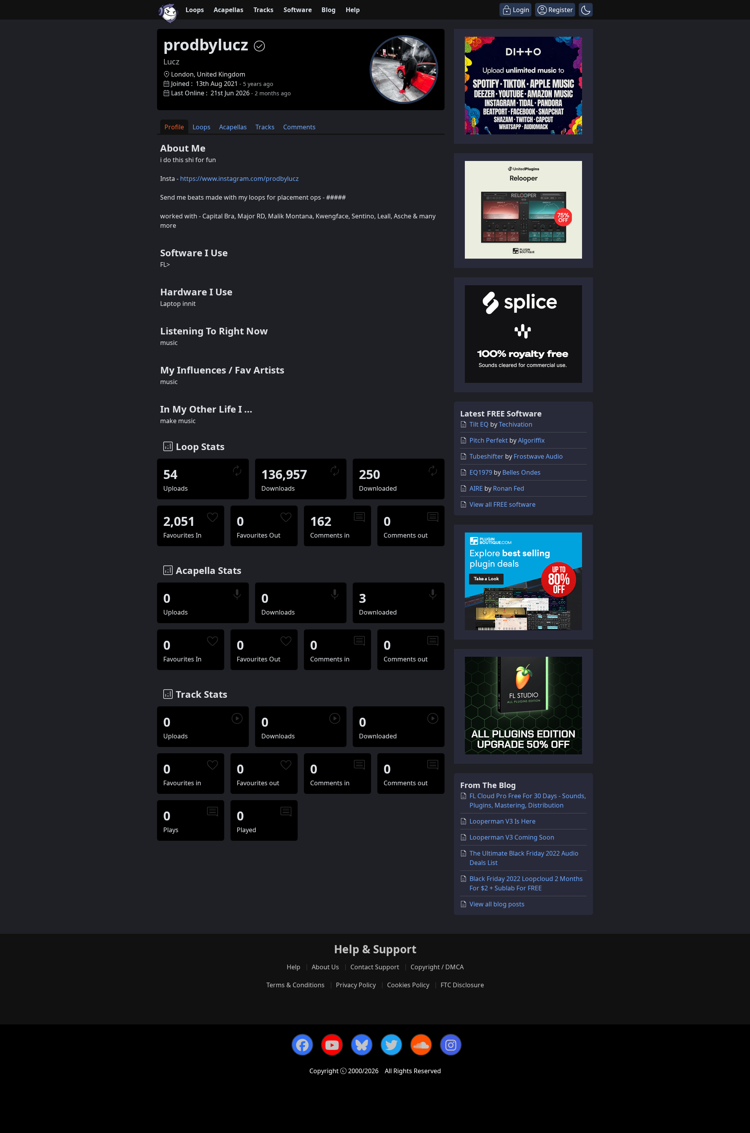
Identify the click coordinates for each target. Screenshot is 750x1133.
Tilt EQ (479, 424)
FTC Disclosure (462, 985)
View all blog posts (497, 904)
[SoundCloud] (421, 1045)
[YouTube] (332, 1045)
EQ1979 (481, 472)
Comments (299, 127)
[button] (586, 10)
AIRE (476, 488)
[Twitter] (391, 1045)
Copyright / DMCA (437, 967)
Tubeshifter (487, 456)
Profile (174, 127)
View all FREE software (503, 504)
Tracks (263, 9)
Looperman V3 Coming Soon (512, 837)
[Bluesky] (362, 1045)
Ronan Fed (508, 488)
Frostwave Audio (538, 456)
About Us (325, 967)
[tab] (174, 127)
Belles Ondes (521, 472)
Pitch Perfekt (489, 440)
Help (353, 9)
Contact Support (374, 967)
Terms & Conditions (295, 985)
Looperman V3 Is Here (503, 821)
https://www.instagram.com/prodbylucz (239, 178)
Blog (328, 9)
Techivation (515, 424)
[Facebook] (302, 1045)
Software (298, 9)
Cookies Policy (408, 985)
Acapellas (228, 9)
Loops (195, 9)
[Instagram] (451, 1045)
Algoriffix (531, 440)
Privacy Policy (356, 985)
